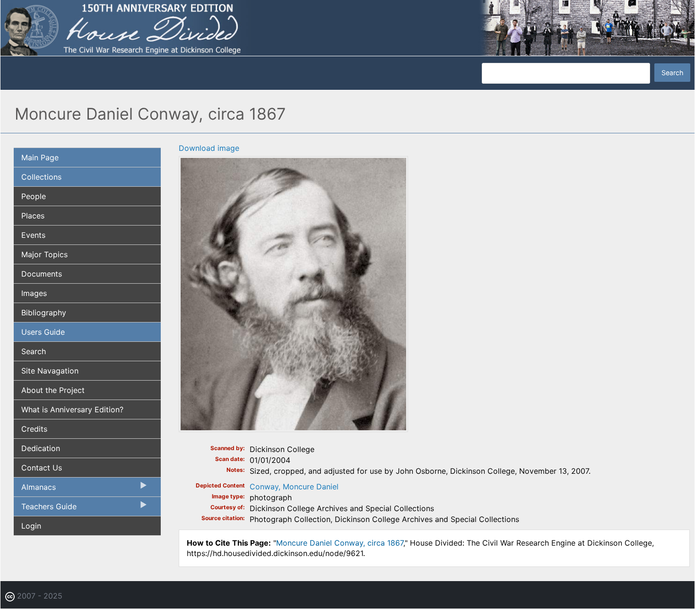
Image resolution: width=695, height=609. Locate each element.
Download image (209, 148)
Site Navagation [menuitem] (49, 370)
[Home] (347, 27)
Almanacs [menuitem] (35, 489)
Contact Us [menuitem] (41, 467)
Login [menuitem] (31, 526)
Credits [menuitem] (34, 429)
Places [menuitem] (32, 215)
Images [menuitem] (34, 293)
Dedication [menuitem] (40, 448)
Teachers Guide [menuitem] (45, 509)
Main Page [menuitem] (40, 157)
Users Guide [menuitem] (43, 332)
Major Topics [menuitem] (44, 254)
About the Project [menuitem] (53, 390)
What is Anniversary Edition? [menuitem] (72, 409)
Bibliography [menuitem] (43, 312)
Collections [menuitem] (41, 177)
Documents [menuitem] (41, 273)
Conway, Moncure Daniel (294, 486)
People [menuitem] (33, 196)
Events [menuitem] (33, 235)
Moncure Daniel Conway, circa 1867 (339, 543)
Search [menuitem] (33, 351)
